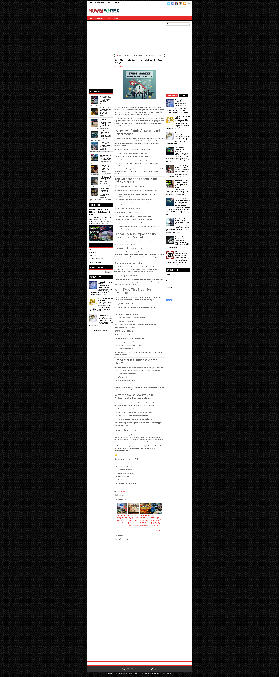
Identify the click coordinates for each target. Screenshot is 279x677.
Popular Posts (172, 95)
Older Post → (160, 531)
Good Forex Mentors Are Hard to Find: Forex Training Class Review (182, 221)
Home (90, 3)
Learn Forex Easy (138, 669)
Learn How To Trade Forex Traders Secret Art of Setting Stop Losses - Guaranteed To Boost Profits (182, 202)
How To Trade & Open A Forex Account (182, 166)
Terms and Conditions (96, 258)
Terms (109, 3)
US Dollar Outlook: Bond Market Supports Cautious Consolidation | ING (105, 123)
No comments (118, 66)
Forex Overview (103, 315)
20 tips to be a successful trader (181, 252)
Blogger (104, 330)
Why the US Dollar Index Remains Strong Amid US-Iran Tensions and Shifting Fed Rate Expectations (156, 521)
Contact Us (92, 252)
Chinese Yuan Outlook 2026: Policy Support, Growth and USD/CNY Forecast (105, 146)
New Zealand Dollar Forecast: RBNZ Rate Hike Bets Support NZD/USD (105, 99)
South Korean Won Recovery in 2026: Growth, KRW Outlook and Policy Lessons (105, 156)
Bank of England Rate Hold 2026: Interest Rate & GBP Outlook (105, 179)
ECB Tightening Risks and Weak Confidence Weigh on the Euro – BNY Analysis (122, 520)
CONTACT (116, 3)
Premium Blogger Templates (148, 673)
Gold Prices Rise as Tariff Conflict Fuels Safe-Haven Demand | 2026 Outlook (105, 110)
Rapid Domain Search (164, 673)
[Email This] (116, 495)
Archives (183, 95)
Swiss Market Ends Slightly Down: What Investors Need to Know (138, 61)
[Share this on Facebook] (120, 491)
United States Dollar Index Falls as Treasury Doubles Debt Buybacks (106, 168)
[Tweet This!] (122, 491)
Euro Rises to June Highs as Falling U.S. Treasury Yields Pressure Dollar (105, 133)
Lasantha (136, 673)
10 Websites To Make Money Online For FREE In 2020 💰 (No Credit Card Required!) (182, 184)
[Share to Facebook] (123, 495)
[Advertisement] (164, 10)
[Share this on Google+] (124, 491)
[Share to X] (121, 495)
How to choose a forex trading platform (180, 149)
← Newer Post (119, 531)
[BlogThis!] (118, 495)
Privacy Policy (99, 3)
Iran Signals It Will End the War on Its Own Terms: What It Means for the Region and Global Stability (133, 521)
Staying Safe (179, 237)
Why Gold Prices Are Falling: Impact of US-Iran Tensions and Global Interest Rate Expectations (145, 521)
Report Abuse (95, 262)
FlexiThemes (118, 673)
